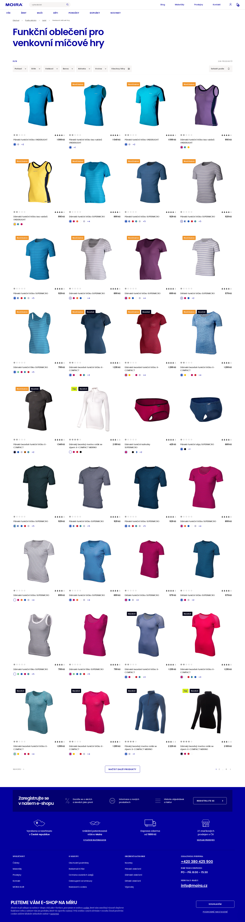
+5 (144, 221)
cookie (86, 907)
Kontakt (217, 4)
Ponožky (74, 12)
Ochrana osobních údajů (81, 874)
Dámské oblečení (133, 874)
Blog (162, 4)
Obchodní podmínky (79, 862)
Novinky (116, 12)
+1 (75, 147)
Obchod (16, 20)
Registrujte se (206, 800)
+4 (88, 221)
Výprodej (129, 886)
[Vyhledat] (68, 4)
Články (16, 862)
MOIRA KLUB (18, 886)
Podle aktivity (30, 20)
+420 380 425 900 (197, 861)
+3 (88, 375)
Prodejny (198, 4)
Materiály (179, 4)
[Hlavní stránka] (14, 4)
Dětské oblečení (133, 880)
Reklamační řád (76, 868)
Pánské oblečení (133, 868)
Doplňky (95, 12)
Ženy (23, 12)
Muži (40, 12)
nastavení (54, 913)
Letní (44, 20)
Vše (8, 12)
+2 (22, 144)
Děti (55, 12)
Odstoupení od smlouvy (80, 880)
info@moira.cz (194, 885)
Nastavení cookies (78, 886)
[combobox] (47, 4)
